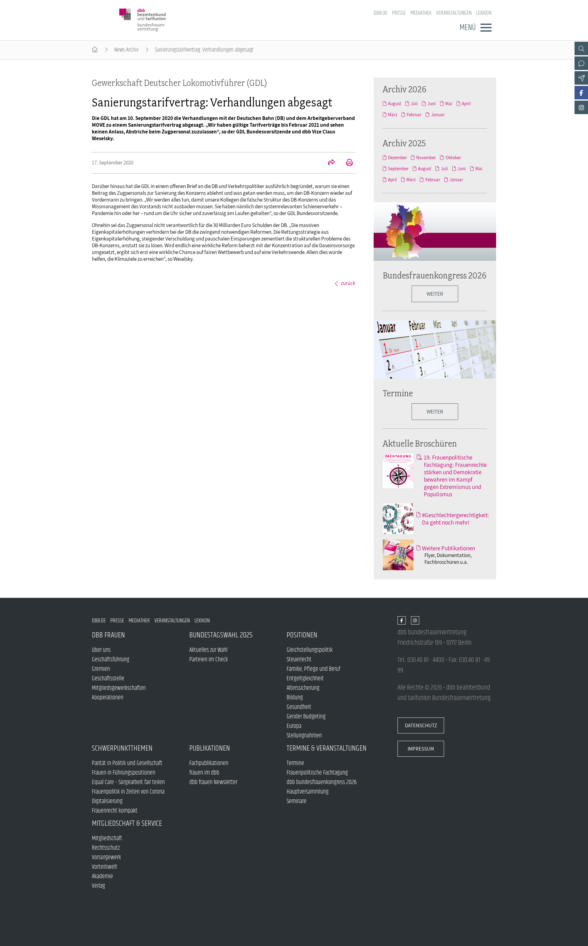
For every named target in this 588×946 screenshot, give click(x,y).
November (426, 157)
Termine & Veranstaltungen (327, 748)
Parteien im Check (208, 659)
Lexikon (484, 13)
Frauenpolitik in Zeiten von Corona (128, 792)
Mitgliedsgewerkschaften (119, 688)
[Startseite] (95, 49)
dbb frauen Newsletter (213, 782)
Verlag (98, 886)
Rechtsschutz (106, 848)
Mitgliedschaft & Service (127, 823)
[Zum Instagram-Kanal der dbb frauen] (581, 107)
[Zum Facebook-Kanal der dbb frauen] (581, 92)
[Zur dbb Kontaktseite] (581, 63)
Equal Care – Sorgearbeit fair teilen (128, 782)
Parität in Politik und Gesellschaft (127, 763)
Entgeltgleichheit (305, 678)
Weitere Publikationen (448, 548)
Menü (468, 27)
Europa (294, 726)
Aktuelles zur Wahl (208, 650)
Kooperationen (107, 697)
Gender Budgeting (306, 716)
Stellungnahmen (304, 735)
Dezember (397, 157)
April (466, 103)
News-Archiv (126, 49)
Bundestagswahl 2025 (221, 635)
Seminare (297, 801)
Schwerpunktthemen (122, 748)
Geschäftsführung (110, 659)
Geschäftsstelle (108, 678)
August (394, 103)
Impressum (421, 748)
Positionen (302, 635)
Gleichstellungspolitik (310, 650)
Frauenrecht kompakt (115, 811)
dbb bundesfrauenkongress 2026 (322, 782)
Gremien (101, 669)
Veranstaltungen (454, 13)
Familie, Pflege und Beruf (313, 669)
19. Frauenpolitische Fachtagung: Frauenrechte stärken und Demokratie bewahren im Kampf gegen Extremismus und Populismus (455, 476)
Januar (437, 114)
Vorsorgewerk (106, 857)
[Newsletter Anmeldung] (581, 78)
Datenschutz (421, 725)
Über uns (101, 650)
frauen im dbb (204, 773)
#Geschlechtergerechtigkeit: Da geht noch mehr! (455, 518)
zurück (348, 283)
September (398, 168)
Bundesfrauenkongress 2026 (434, 275)
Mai (448, 103)
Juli (414, 103)
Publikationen (209, 748)
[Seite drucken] (346, 163)
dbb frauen (108, 635)
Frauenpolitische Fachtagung (317, 773)
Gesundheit (299, 707)
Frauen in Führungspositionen (123, 773)
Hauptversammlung (308, 792)
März (392, 114)
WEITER (435, 293)
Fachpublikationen (208, 763)
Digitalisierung (107, 801)
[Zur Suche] (581, 48)
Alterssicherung (303, 688)
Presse (399, 13)
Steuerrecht (299, 659)
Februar (414, 114)
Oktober (453, 157)
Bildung (295, 697)
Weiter (435, 411)
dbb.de (380, 13)
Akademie (102, 876)
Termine (398, 393)
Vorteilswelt (104, 867)
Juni (431, 103)
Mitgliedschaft (107, 838)
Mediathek (421, 13)
